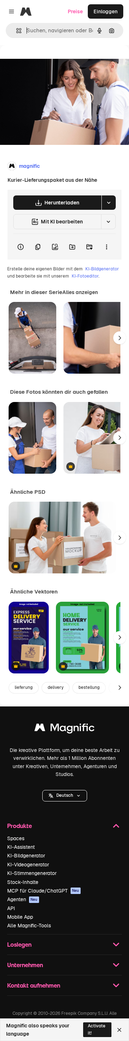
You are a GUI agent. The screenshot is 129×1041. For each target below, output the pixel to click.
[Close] (119, 1030)
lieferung (24, 687)
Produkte (19, 825)
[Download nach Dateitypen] (108, 202)
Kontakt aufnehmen (33, 985)
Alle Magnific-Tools (29, 925)
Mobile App (20, 917)
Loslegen (19, 944)
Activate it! (96, 1029)
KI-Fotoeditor (85, 276)
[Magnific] (64, 729)
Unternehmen (25, 965)
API (11, 908)
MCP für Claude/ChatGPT (43, 891)
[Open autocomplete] (16, 30)
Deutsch (64, 795)
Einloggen (106, 11)
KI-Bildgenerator (102, 269)
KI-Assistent (21, 847)
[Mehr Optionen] (106, 247)
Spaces (15, 838)
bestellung (89, 687)
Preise (75, 11)
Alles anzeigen (80, 292)
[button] (64, 795)
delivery (55, 687)
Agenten (22, 899)
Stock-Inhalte (22, 882)
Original (46, 61)
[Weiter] (119, 338)
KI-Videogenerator (28, 864)
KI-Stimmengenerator (32, 873)
